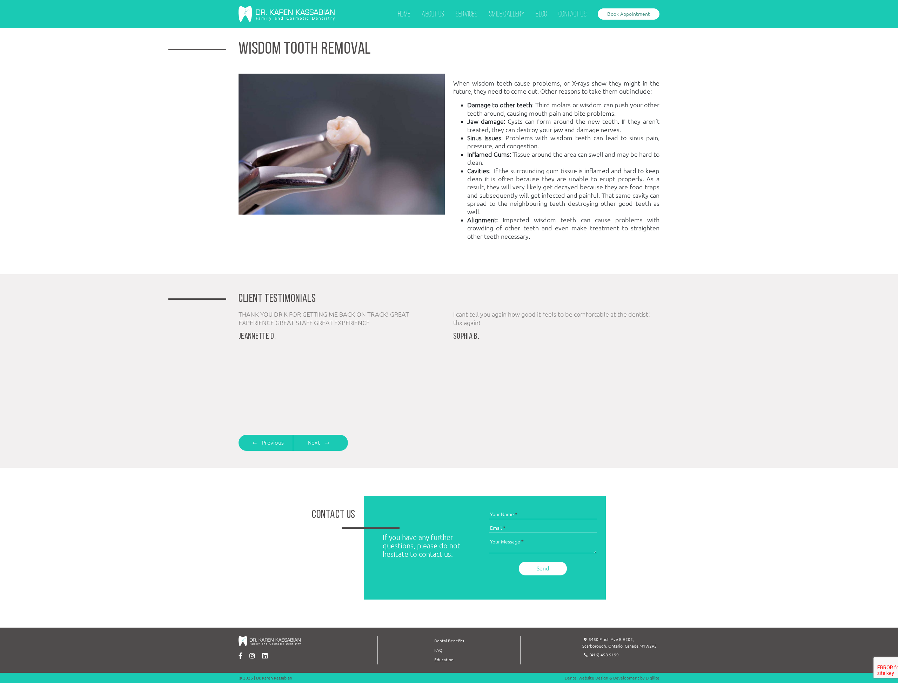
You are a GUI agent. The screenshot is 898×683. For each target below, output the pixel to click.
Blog (541, 15)
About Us (433, 15)
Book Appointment (628, 14)
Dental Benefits (449, 640)
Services (467, 15)
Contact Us (572, 15)
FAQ (438, 650)
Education (444, 659)
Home (404, 15)
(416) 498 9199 (604, 654)
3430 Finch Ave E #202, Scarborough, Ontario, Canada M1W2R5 (619, 642)
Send (543, 568)
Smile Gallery (506, 15)
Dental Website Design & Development (602, 678)
